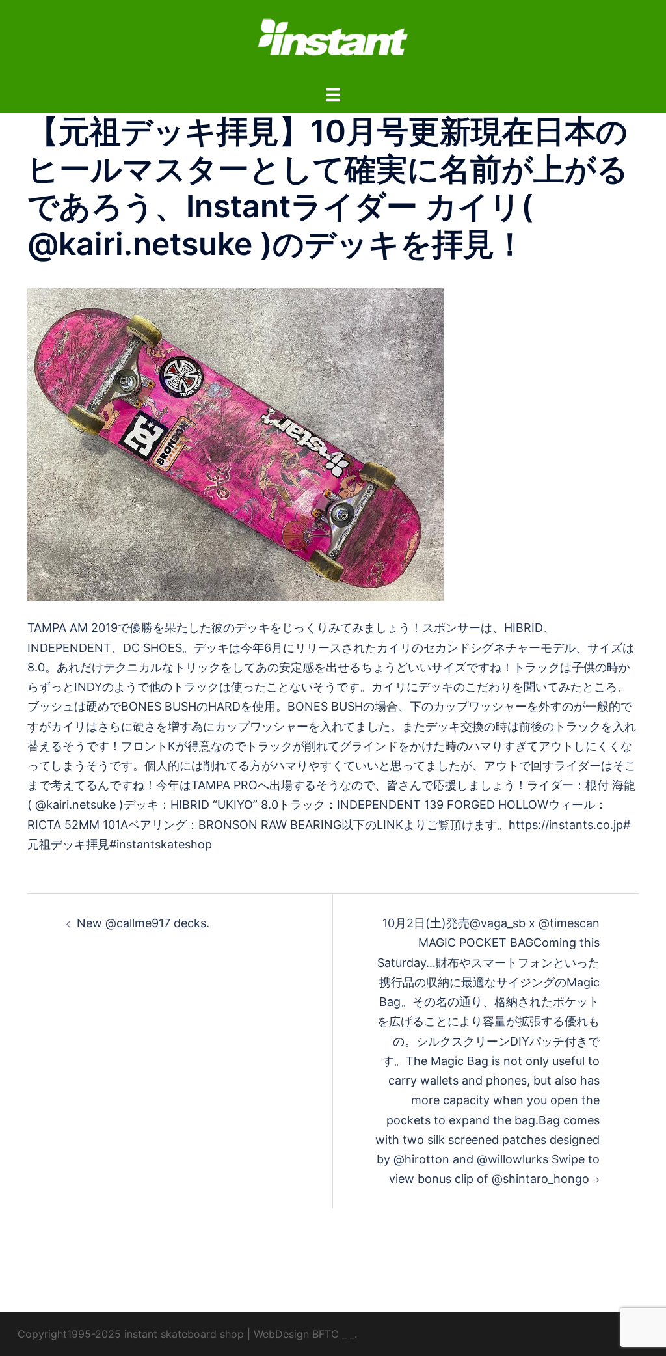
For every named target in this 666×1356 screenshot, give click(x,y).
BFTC (325, 1333)
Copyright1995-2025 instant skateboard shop (131, 1333)
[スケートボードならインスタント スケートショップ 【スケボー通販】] (333, 41)
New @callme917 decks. (143, 923)
